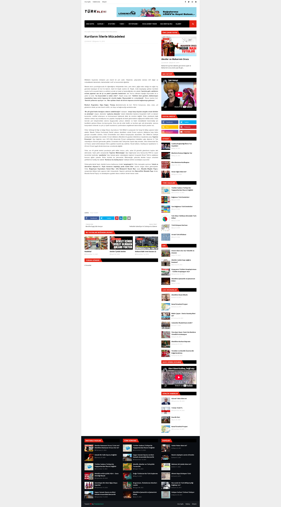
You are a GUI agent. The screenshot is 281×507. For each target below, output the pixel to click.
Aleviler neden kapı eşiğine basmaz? (181, 261)
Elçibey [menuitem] (178, 24)
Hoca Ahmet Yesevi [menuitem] (149, 24)
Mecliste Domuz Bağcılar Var (181, 153)
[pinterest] (195, 2)
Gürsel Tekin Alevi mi (179, 398)
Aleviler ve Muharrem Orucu (175, 59)
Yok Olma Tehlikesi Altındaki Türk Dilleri (183, 217)
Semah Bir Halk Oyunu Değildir (106, 455)
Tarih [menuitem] (122, 24)
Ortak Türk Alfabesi (178, 234)
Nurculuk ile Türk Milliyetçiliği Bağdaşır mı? (182, 484)
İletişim (194, 504)
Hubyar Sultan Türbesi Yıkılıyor (182, 492)
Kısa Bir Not (175, 417)
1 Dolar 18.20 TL (177, 408)
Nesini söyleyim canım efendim (182, 455)
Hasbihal (88, 251)
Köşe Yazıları (96, 32)
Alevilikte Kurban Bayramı (180, 341)
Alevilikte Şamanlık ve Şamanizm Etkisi (183, 280)
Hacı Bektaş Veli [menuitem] (166, 24)
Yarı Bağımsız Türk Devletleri (182, 206)
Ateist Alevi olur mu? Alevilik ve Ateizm (182, 252)
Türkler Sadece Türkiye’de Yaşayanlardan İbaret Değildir (182, 189)
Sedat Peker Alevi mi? (179, 445)
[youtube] (187, 132)
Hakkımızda (96, 2)
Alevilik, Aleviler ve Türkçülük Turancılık (143, 465)
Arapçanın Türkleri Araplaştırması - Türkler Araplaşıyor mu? (183, 270)
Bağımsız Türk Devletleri (180, 197)
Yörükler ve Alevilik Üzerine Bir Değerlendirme (182, 352)
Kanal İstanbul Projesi (179, 304)
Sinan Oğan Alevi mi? (178, 172)
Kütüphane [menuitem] (133, 24)
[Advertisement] (121, 61)
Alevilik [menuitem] (100, 24)
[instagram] (192, 2)
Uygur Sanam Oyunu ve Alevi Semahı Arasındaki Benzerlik (105, 493)
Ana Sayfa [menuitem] (90, 24)
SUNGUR (88, 41)
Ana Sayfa (88, 2)
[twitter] (188, 2)
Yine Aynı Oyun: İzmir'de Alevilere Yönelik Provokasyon (183, 333)
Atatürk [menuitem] (111, 24)
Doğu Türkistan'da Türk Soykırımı (145, 473)
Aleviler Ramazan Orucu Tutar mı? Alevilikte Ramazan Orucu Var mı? (107, 447)
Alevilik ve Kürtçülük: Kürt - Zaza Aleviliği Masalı (106, 475)
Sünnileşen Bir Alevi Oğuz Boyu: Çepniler (106, 484)
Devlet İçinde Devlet (118, 251)
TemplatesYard (98, 504)
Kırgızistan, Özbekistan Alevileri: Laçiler (145, 484)
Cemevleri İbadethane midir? (182, 323)
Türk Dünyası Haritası (179, 225)
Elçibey (188, 504)
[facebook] (185, 2)
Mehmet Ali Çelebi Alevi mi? (181, 464)
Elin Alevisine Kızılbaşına (180, 162)
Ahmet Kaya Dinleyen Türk (181, 473)
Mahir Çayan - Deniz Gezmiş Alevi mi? (183, 314)
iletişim (104, 2)
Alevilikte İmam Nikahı (179, 295)
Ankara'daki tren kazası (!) (145, 251)
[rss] (169, 127)
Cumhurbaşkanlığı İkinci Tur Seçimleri (181, 145)
